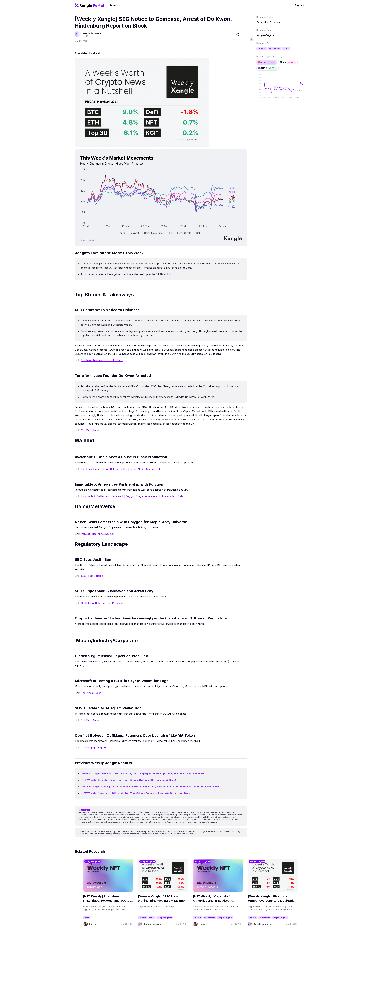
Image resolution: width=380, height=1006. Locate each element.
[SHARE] (237, 34)
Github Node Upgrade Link (144, 469)
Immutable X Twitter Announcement (102, 496)
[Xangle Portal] (89, 5)
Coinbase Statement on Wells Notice (102, 360)
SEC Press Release (92, 575)
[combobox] (299, 5)
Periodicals (275, 22)
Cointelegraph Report (93, 747)
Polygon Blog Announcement (142, 496)
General (261, 22)
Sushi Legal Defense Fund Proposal (102, 602)
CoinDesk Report (91, 430)
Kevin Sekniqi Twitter (115, 469)
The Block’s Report (92, 692)
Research (115, 5)
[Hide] (251, 39)
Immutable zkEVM (172, 496)
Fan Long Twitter (91, 469)
